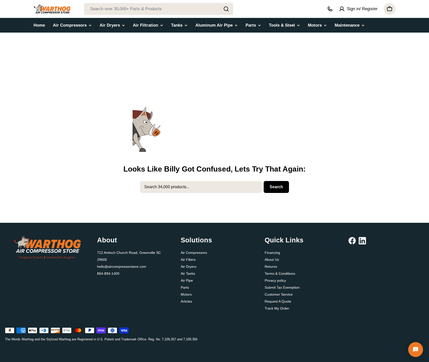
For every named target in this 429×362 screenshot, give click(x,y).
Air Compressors (194, 253)
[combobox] (158, 9)
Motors (186, 294)
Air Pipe (187, 280)
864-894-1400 (108, 273)
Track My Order (277, 308)
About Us (272, 260)
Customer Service (279, 294)
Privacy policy (275, 280)
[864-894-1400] (330, 9)
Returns (271, 267)
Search (276, 187)
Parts (185, 287)
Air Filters (188, 260)
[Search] (226, 9)
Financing (272, 253)
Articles (186, 301)
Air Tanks (188, 273)
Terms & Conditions (280, 273)
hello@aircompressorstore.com (121, 267)
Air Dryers (188, 267)
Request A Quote (278, 301)
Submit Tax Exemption (282, 287)
